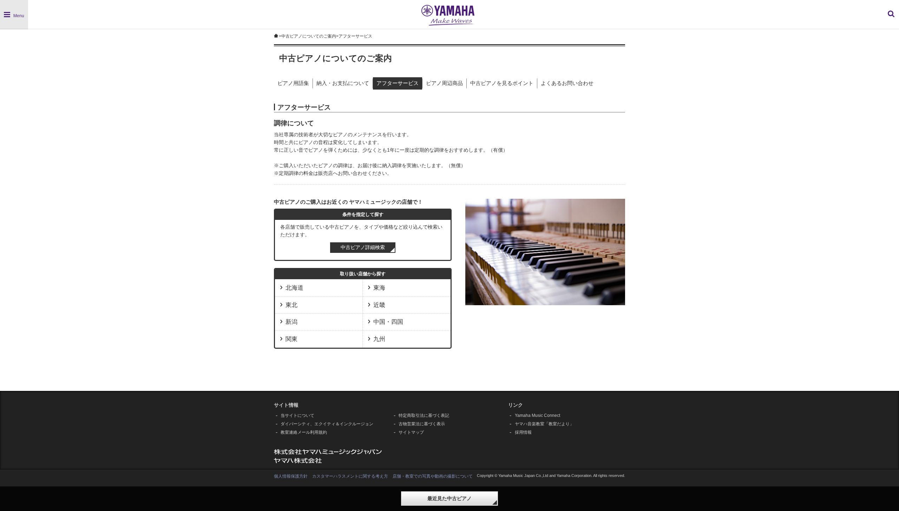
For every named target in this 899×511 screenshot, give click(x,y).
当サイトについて (297, 415)
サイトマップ (411, 432)
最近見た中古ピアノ (449, 498)
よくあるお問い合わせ (567, 83)
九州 (379, 338)
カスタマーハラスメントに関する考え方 (350, 476)
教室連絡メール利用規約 (304, 432)
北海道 (294, 287)
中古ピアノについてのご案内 (308, 36)
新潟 (291, 321)
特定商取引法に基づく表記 (424, 415)
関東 (291, 338)
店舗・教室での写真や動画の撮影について (433, 476)
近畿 (379, 304)
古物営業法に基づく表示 (422, 424)
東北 (291, 304)
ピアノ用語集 (293, 83)
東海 (379, 287)
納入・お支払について (342, 83)
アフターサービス (397, 83)
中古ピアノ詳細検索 (363, 247)
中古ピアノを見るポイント (501, 83)
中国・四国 (388, 321)
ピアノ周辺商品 (444, 83)
